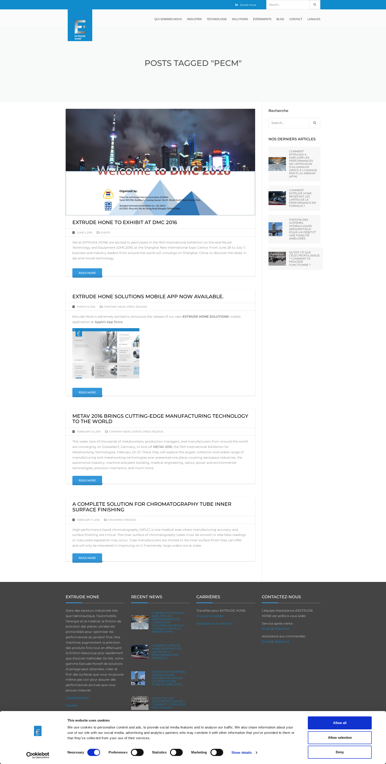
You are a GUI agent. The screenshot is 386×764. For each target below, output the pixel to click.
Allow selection (340, 737)
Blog (280, 19)
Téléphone (281, 629)
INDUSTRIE (194, 19)
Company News (115, 306)
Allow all (339, 723)
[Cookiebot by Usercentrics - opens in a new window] (37, 755)
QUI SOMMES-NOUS (168, 19)
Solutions (240, 19)
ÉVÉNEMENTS (262, 19)
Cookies (72, 705)
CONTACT (295, 19)
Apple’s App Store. (109, 322)
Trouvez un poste (209, 616)
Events (106, 232)
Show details (241, 752)
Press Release (137, 306)
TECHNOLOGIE (217, 19)
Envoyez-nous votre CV (214, 623)
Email (266, 629)
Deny (340, 752)
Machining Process (122, 519)
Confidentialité (77, 698)
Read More (87, 273)
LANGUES (313, 19)
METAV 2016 (162, 447)
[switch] (137, 752)
